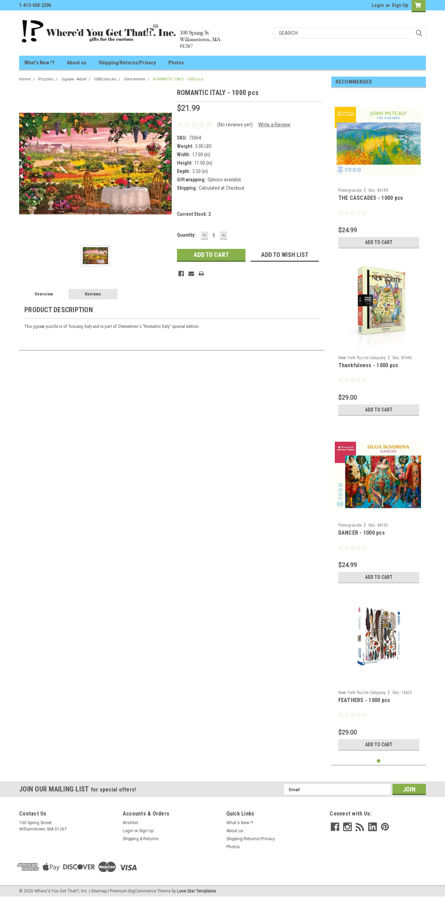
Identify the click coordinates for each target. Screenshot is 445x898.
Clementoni (134, 79)
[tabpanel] (379, 173)
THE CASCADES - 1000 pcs (370, 198)
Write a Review (274, 124)
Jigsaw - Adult (73, 79)
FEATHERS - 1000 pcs (364, 700)
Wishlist (130, 822)
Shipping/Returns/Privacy (127, 63)
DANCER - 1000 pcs (361, 532)
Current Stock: (194, 214)
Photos (176, 63)
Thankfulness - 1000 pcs (368, 365)
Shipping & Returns (141, 838)
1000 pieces (105, 79)
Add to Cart (379, 242)
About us (76, 63)
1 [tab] (379, 761)
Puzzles (45, 79)
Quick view (378, 179)
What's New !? (39, 63)
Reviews (93, 294)
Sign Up (400, 5)
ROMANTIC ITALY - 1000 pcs (178, 79)
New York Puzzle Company (362, 357)
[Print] (201, 273)
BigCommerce (142, 891)
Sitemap (99, 891)
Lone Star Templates (196, 891)
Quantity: (186, 235)
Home (25, 79)
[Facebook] (181, 273)
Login (378, 5)
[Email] (191, 273)
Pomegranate (350, 190)
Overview (43, 294)
